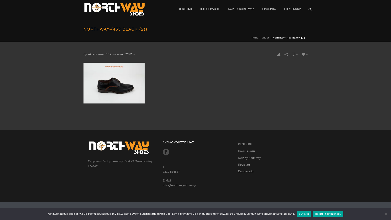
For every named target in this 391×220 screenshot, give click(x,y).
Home (255, 38)
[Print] (278, 54)
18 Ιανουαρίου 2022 (119, 54)
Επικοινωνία (293, 9)
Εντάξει (304, 213)
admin (92, 54)
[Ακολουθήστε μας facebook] (166, 152)
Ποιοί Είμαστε (210, 9)
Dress (266, 38)
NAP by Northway (241, 9)
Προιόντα (269, 9)
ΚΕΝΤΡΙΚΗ (185, 9)
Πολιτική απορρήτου (328, 213)
